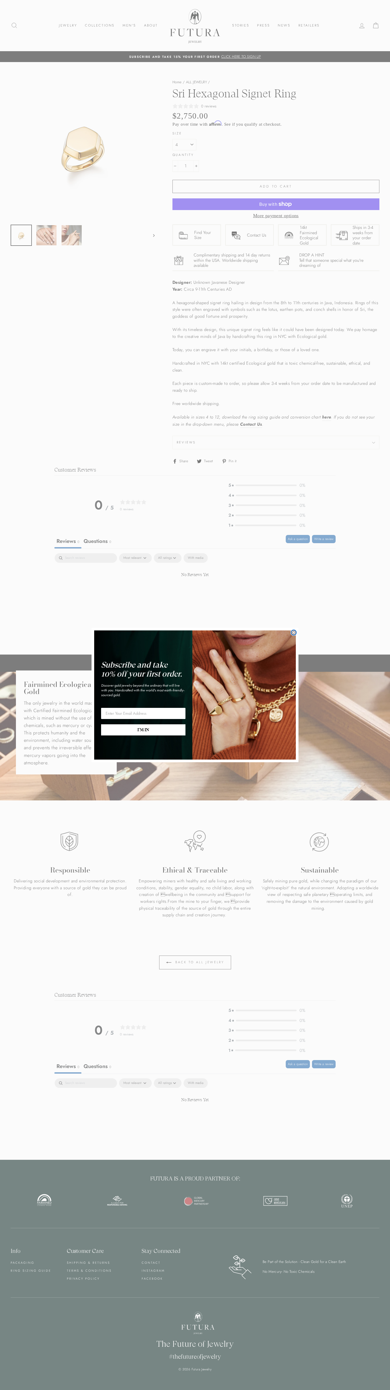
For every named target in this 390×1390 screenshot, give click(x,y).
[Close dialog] (293, 632)
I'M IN (143, 729)
